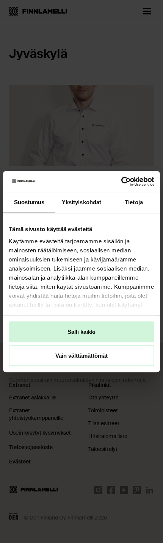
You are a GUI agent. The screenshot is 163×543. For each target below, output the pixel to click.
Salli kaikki (81, 332)
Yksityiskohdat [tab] (81, 202)
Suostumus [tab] (29, 202)
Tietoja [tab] (134, 202)
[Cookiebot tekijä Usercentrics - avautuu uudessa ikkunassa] (121, 181)
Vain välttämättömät (81, 355)
